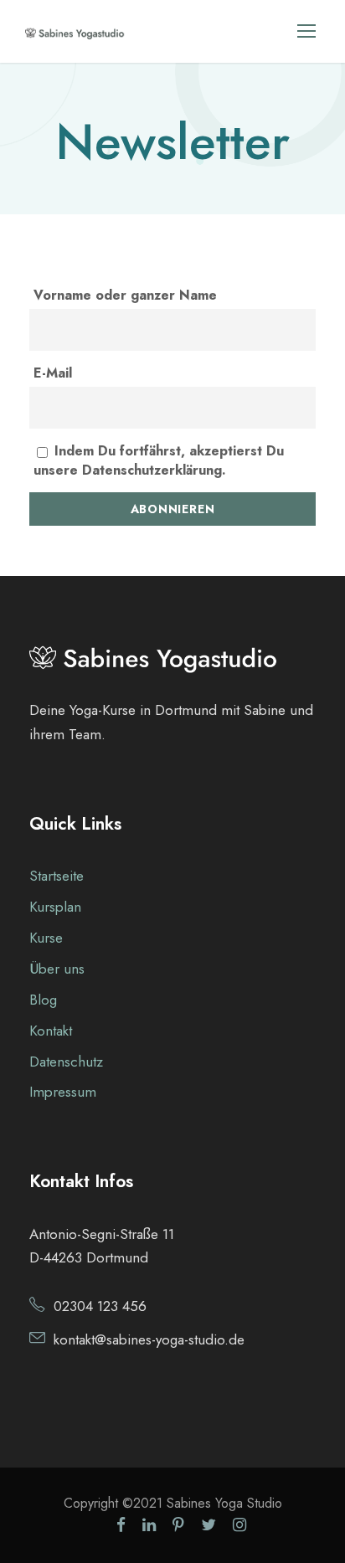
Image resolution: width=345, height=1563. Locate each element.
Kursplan (55, 907)
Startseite (56, 876)
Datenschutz (66, 1061)
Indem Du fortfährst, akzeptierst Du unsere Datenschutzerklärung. (158, 460)
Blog (43, 1000)
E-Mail (52, 373)
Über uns (57, 969)
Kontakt (50, 1031)
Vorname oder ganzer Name (125, 295)
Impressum (62, 1092)
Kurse (46, 938)
